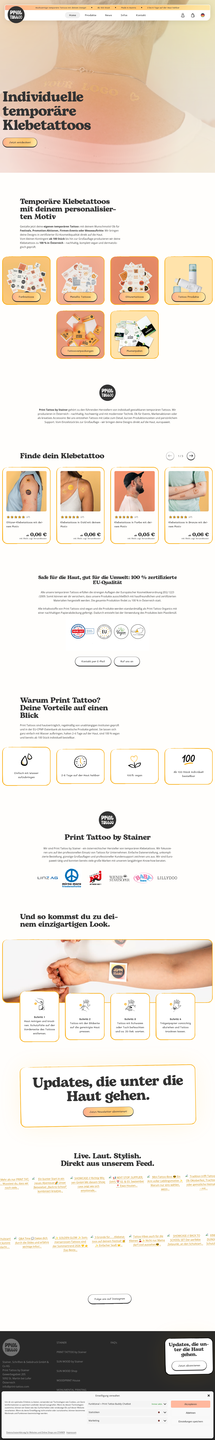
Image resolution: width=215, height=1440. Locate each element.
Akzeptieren (190, 1404)
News (108, 15)
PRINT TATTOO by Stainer (72, 1352)
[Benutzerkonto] (183, 15)
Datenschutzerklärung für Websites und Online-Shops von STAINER (35, 1432)
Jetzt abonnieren (189, 1365)
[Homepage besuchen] (24, 14)
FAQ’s (114, 1342)
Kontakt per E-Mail (93, 661)
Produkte (90, 15)
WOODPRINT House (68, 1380)
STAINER (62, 1342)
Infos (124, 15)
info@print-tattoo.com (16, 1386)
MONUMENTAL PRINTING (71, 1390)
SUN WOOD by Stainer (70, 1361)
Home (72, 15)
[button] (208, 1395)
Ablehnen (190, 1412)
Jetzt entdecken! (20, 142)
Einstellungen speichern (190, 1421)
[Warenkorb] (193, 15)
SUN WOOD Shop (67, 1371)
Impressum (71, 1432)
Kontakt (141, 15)
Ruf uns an (127, 661)
